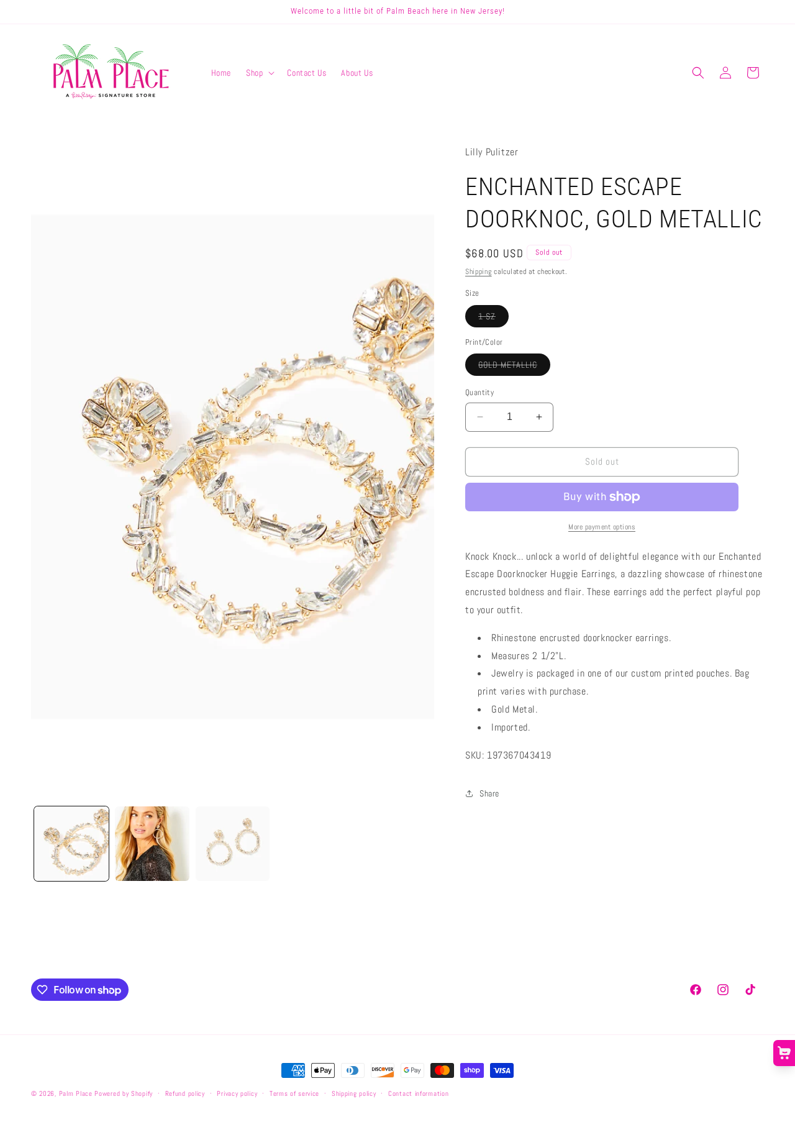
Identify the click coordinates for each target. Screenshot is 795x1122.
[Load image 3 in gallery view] (233, 843)
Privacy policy (237, 1093)
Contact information (418, 1093)
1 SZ (493, 318)
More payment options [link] (601, 527)
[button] (258, 73)
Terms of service (294, 1093)
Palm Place (76, 1093)
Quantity (479, 392)
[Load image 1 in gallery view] (71, 843)
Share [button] (489, 793)
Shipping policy (354, 1093)
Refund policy (185, 1093)
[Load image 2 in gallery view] (152, 843)
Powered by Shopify (123, 1093)
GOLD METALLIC (514, 367)
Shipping (478, 271)
